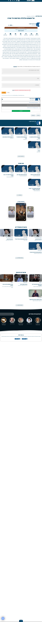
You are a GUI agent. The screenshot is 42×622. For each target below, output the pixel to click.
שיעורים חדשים (21, 272)
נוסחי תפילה (25, 237)
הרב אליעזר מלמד (39, 240)
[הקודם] (7, 212)
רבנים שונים (38, 190)
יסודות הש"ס (25, 282)
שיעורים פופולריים (21, 227)
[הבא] (35, 212)
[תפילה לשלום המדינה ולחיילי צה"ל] (21, 235)
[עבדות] (34, 147)
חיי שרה (38, 115)
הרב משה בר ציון (39, 300)
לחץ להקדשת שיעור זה (21, 27)
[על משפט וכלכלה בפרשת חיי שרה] (21, 134)
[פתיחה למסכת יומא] (21, 280)
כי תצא (40, 282)
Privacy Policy (16, 95)
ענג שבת (33, 115)
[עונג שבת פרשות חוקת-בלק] (21, 171)
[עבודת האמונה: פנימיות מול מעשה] (35, 296)
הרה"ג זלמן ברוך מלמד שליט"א (8, 286)
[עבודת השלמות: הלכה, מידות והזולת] (6, 282)
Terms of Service (21, 95)
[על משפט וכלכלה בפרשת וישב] (8, 134)
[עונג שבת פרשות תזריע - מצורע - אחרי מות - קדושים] (34, 186)
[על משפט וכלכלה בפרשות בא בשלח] (34, 134)
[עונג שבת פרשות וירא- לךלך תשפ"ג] (8, 172)
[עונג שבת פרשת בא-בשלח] (34, 171)
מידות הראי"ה (39, 297)
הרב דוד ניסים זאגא (24, 285)
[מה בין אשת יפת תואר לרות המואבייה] (35, 281)
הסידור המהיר (25, 240)
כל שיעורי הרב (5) (21, 156)
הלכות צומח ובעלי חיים (38, 237)
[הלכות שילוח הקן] (35, 235)
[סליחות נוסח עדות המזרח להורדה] (35, 248)
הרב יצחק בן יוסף (39, 286)
